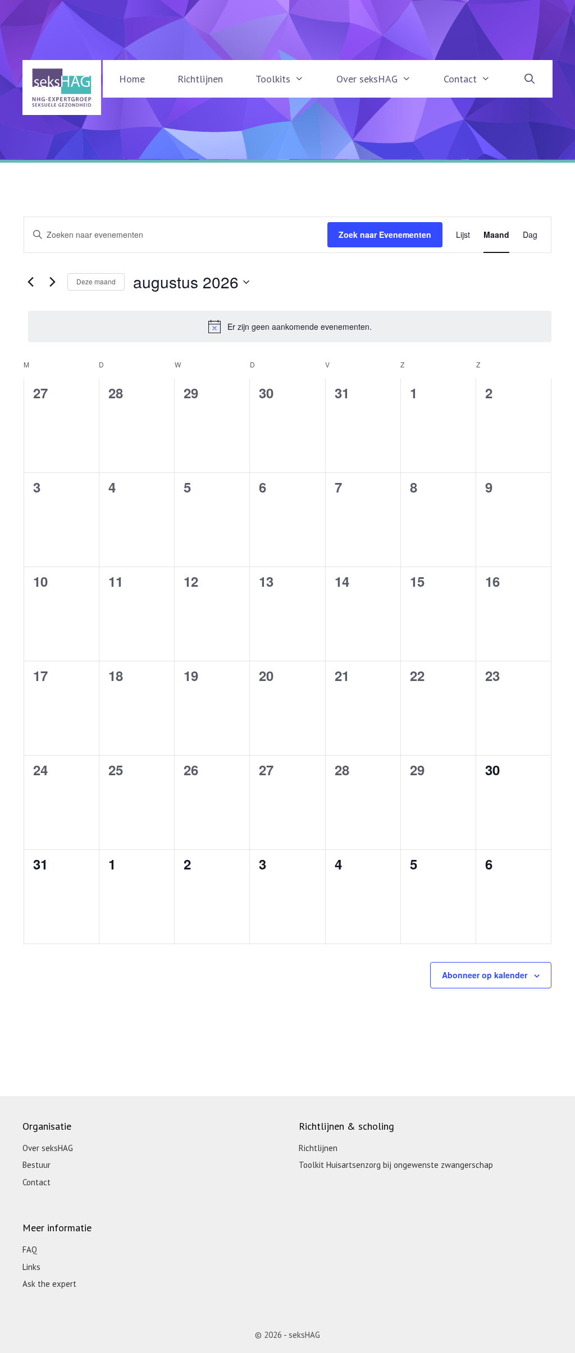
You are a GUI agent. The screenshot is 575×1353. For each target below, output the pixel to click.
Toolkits (272, 78)
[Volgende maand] (52, 282)
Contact (460, 78)
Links (31, 1267)
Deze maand (96, 281)
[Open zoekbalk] (530, 79)
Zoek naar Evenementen (385, 234)
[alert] (289, 326)
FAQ (29, 1249)
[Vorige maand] (30, 282)
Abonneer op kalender (484, 975)
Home (132, 78)
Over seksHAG (367, 78)
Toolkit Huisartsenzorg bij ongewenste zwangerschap (396, 1164)
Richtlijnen (200, 78)
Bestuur (36, 1164)
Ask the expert (49, 1283)
